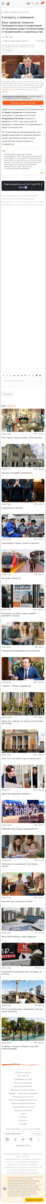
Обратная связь (23, 1145)
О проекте (22, 1117)
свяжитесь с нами (8, 89)
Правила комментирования (23, 1103)
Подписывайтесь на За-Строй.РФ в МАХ (23, 186)
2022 (22, 12)
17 (33, 434)
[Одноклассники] (15, 1139)
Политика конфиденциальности (23, 1100)
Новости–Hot (14, 12)
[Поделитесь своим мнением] (23, 382)
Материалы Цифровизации (23, 1090)
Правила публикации (23, 1110)
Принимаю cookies (34, 1200)
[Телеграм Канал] (31, 1139)
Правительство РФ (26, 46)
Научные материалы (23, 1083)
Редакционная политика (23, 1107)
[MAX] (7, 1139)
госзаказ (8, 50)
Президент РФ (9, 46)
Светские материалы (23, 1086)
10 (34, 469)
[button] (2, 3)
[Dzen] (39, 1139)
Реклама (23, 1124)
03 (26, 12)
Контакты (23, 1120)
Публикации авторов (23, 1079)
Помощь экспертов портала (23, 103)
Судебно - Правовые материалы (23, 1093)
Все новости (23, 1076)
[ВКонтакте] (23, 1139)
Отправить (7, 394)
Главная (6, 12)
